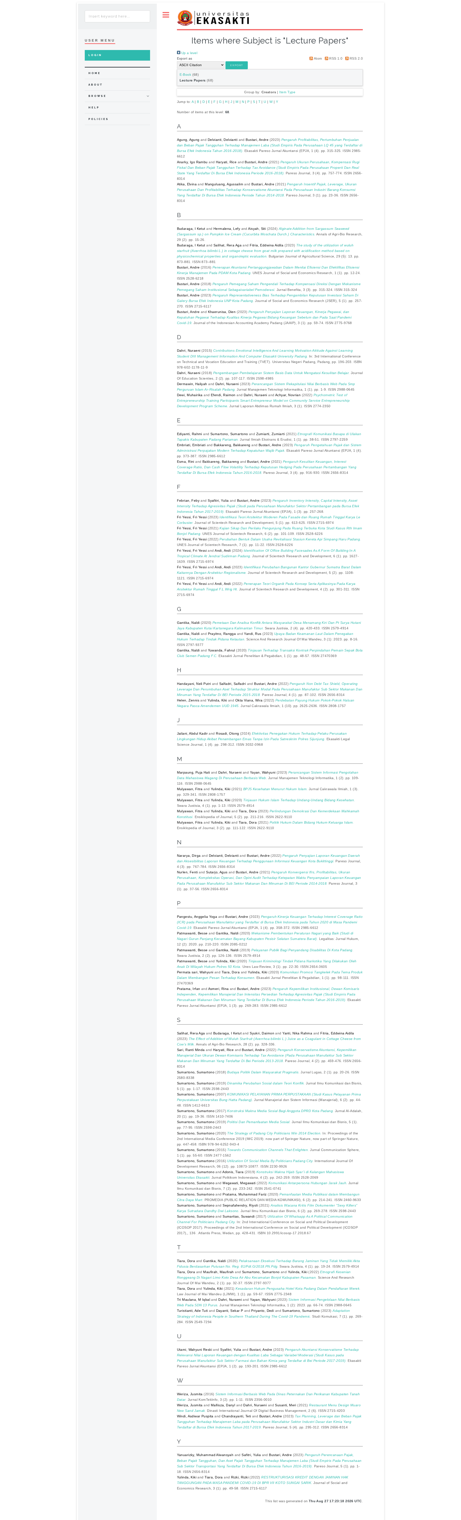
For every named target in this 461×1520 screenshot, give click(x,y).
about (95, 84)
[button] (236, 65)
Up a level (189, 53)
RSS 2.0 (356, 58)
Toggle (166, 15)
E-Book (185, 74)
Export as (184, 58)
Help (93, 107)
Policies (98, 119)
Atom (317, 58)
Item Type (287, 92)
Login (95, 55)
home (94, 73)
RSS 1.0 (335, 58)
